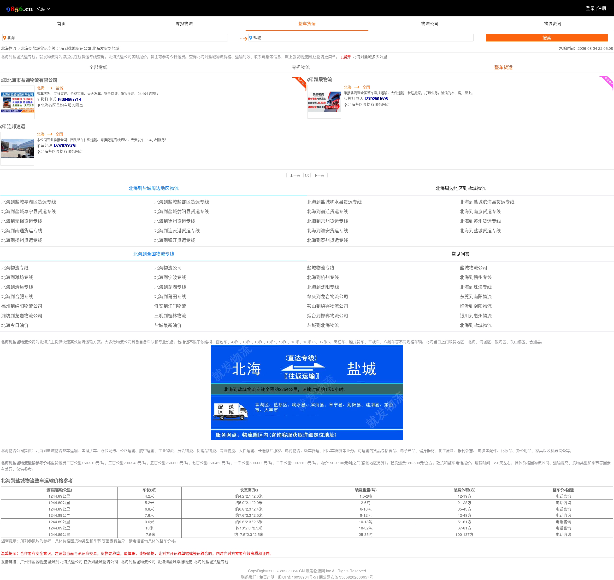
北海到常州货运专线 (327, 221)
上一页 (295, 175)
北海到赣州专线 (476, 277)
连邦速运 (16, 126)
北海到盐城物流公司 (138, 561)
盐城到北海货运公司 (65, 561)
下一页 (319, 175)
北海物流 (8, 48)
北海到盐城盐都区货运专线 (181, 201)
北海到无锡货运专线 (21, 221)
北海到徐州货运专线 (174, 221)
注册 (601, 8)
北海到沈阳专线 (323, 286)
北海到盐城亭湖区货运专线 (28, 201)
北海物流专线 (15, 267)
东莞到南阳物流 (476, 296)
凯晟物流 (323, 79)
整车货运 (307, 23)
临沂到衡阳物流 (476, 306)
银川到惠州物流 (476, 315)
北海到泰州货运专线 (327, 240)
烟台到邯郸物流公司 (327, 315)
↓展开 (345, 56)
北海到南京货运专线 (480, 211)
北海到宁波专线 (170, 277)
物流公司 (429, 23)
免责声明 (267, 577)
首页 (61, 23)
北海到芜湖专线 (170, 286)
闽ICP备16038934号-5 (296, 577)
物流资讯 (552, 23)
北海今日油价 (15, 325)
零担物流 (184, 23)
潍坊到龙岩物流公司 (21, 315)
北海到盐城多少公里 (370, 56)
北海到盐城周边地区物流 (154, 188)
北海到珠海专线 (476, 286)
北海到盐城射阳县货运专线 (181, 211)
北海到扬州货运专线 (21, 240)
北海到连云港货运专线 (177, 230)
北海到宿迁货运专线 (327, 211)
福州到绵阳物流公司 (21, 306)
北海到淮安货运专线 (327, 230)
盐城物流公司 (473, 267)
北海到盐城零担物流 (174, 561)
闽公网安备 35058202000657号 (346, 577)
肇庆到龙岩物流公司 (327, 296)
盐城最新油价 (168, 325)
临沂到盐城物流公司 (100, 561)
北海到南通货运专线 (21, 230)
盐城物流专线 (320, 267)
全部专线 (98, 67)
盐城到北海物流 (323, 325)
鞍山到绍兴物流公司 (327, 306)
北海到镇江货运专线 (174, 240)
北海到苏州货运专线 (480, 221)
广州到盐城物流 (33, 561)
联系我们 (248, 577)
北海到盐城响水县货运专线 (334, 201)
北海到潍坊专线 (17, 277)
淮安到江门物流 (170, 306)
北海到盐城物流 (476, 325)
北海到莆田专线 (170, 296)
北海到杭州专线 (323, 277)
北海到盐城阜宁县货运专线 (28, 211)
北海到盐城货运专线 (480, 230)
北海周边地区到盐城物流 (461, 188)
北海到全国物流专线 (153, 253)
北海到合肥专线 (17, 296)
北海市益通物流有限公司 (32, 80)
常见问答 (460, 253)
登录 (590, 8)
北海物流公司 (168, 267)
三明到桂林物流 (170, 315)
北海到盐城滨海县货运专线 (487, 201)
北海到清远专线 (17, 286)
